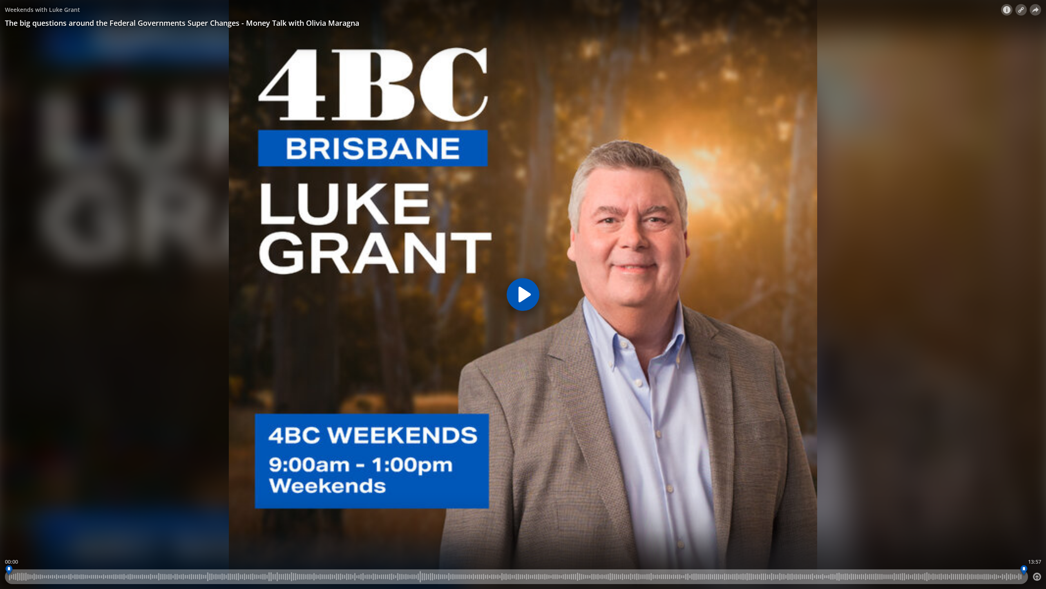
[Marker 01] (9, 570)
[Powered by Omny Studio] (1037, 577)
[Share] (1035, 10)
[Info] (1006, 10)
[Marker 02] (1023, 570)
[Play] (523, 294)
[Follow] (1021, 10)
